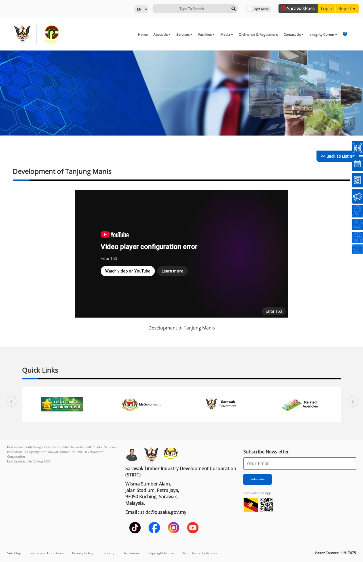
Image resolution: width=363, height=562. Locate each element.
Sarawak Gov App (257, 493)
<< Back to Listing (337, 156)
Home (143, 34)
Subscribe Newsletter (266, 452)
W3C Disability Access (199, 553)
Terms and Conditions (46, 553)
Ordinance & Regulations (258, 34)
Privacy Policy (82, 553)
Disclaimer (131, 553)
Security (108, 553)
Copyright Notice (161, 553)
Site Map (14, 553)
